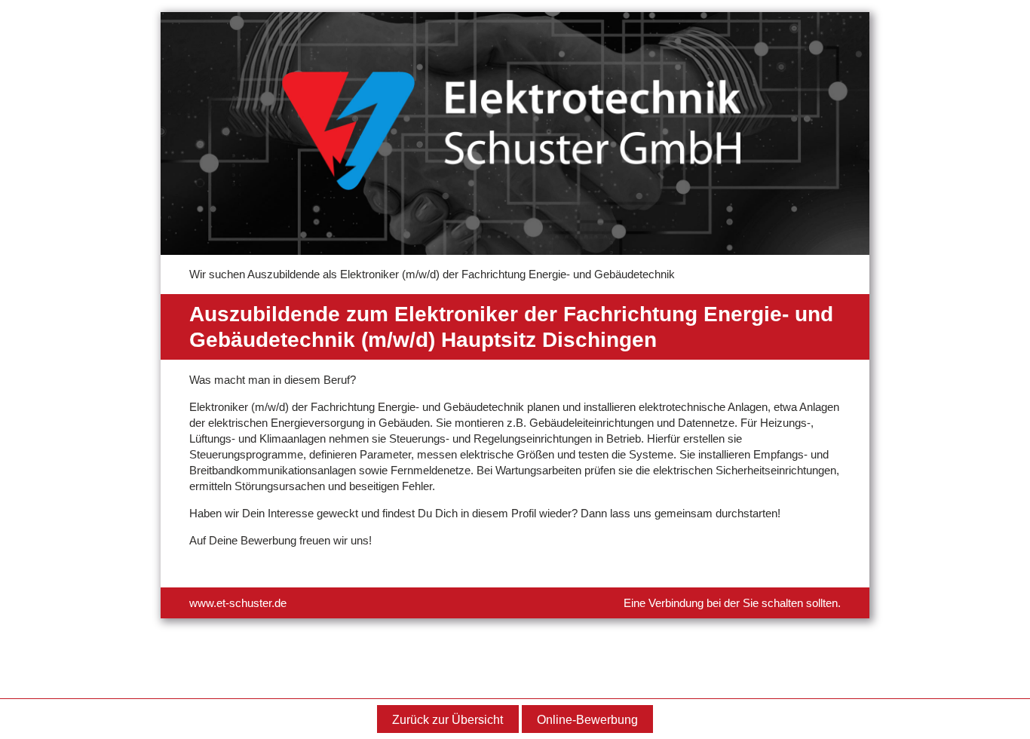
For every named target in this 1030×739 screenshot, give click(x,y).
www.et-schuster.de (238, 602)
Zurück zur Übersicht (447, 719)
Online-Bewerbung (587, 719)
